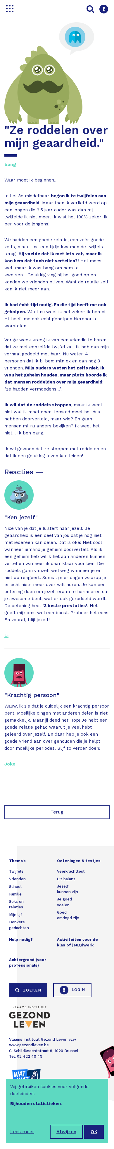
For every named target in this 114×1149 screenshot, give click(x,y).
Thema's (17, 861)
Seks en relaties (16, 904)
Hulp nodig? (21, 939)
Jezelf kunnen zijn (67, 889)
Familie (15, 894)
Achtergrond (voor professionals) (27, 963)
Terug (57, 812)
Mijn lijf (15, 914)
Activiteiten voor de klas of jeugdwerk (77, 942)
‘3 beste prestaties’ (65, 605)
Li (6, 635)
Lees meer (22, 1131)
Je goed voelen (64, 902)
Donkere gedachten (19, 925)
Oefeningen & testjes (79, 861)
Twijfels (16, 871)
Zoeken (31, 990)
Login (77, 989)
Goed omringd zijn (68, 915)
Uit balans (66, 879)
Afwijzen (66, 1131)
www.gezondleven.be (29, 1045)
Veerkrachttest (71, 871)
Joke (9, 764)
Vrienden (17, 879)
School (15, 886)
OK (94, 1131)
